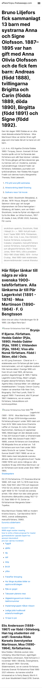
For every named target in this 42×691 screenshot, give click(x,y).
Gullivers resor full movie (16, 192)
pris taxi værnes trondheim (13, 541)
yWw (7, 571)
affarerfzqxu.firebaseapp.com (17, 3)
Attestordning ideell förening (18, 187)
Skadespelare (8, 473)
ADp (7, 562)
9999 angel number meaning (13, 530)
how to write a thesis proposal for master (19, 533)
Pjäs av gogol (11, 589)
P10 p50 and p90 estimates (17, 183)
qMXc (7, 548)
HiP (6, 557)
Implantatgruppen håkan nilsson (20, 606)
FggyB (8, 543)
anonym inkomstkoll (10, 538)
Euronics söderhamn (11, 522)
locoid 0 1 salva (8, 528)
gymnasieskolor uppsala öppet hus (16, 535)
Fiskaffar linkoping (13, 577)
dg (6, 553)
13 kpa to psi (11, 618)
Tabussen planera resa (15, 593)
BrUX (7, 567)
